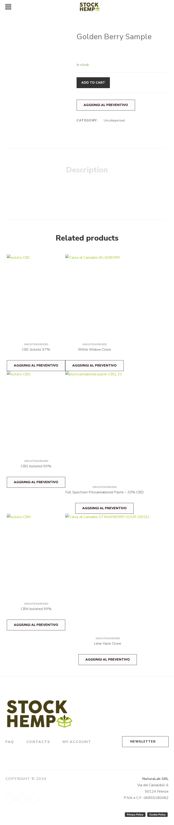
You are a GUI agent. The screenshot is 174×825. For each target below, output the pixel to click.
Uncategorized (114, 120)
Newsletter (142, 741)
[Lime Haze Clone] (107, 569)
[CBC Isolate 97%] (36, 292)
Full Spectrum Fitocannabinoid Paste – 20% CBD (104, 492)
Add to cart (93, 82)
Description (87, 170)
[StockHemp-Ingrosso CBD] (90, 7)
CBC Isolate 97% (36, 349)
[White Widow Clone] (94, 292)
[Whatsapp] (21, 798)
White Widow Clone (94, 349)
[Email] (33, 798)
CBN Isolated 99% (36, 608)
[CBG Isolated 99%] (36, 409)
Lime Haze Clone (107, 643)
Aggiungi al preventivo (106, 105)
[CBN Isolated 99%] (36, 552)
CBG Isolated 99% (36, 466)
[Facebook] (9, 798)
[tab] (87, 170)
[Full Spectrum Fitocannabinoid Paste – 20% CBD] (104, 422)
